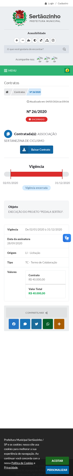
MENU (12, 70)
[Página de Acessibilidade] (53, 40)
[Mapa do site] (47, 40)
